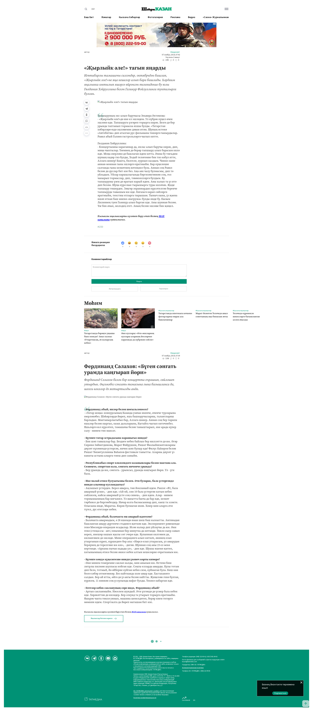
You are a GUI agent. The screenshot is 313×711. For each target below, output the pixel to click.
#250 (100, 227)
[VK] (87, 658)
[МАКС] (115, 658)
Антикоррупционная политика (193, 668)
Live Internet (186, 700)
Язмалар (106, 17)
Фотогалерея (155, 17)
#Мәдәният (175, 52)
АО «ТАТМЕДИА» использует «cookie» (146, 691)
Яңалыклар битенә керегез (101, 618)
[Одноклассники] (86, 114)
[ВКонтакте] (86, 102)
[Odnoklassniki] (101, 658)
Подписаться (280, 693)
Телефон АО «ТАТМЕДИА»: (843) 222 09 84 (196, 671)
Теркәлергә (163, 289)
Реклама (175, 17)
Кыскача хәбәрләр (129, 17)
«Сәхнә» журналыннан (216, 17)
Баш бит (89, 17)
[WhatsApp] (86, 120)
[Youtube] (108, 658)
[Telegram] (86, 108)
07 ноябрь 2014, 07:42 (171, 55)
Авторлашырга (115, 289)
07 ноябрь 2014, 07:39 (171, 356)
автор (86, 52)
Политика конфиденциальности (144, 698)
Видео (191, 17)
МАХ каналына (139, 612)
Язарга (139, 281)
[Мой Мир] (86, 127)
